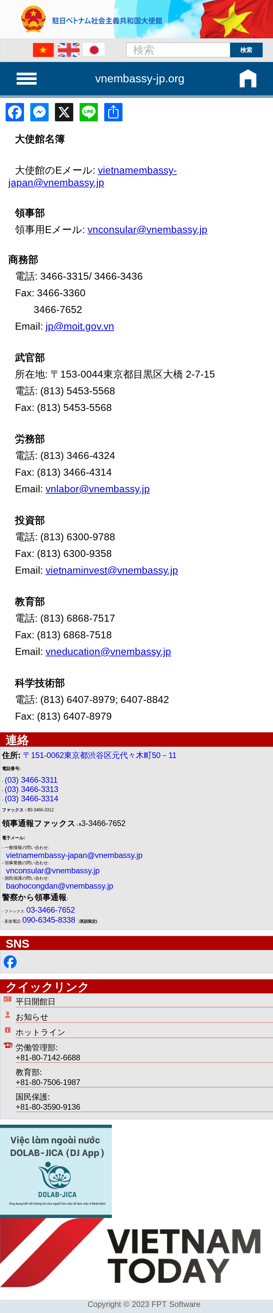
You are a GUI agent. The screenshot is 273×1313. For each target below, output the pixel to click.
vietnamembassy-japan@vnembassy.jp (74, 855)
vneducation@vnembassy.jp (108, 651)
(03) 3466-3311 (31, 779)
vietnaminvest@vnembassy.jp (112, 570)
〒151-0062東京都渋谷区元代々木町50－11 (99, 755)
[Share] (111, 114)
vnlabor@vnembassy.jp (98, 488)
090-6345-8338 (50, 919)
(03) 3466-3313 (31, 789)
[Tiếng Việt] (44, 50)
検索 (246, 50)
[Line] (86, 114)
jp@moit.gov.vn (80, 326)
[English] (69, 50)
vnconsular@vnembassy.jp (147, 229)
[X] (61, 114)
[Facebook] (12, 114)
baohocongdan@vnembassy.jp (59, 885)
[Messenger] (37, 114)
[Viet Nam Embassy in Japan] (10, 965)
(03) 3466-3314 (31, 798)
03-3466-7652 (50, 909)
